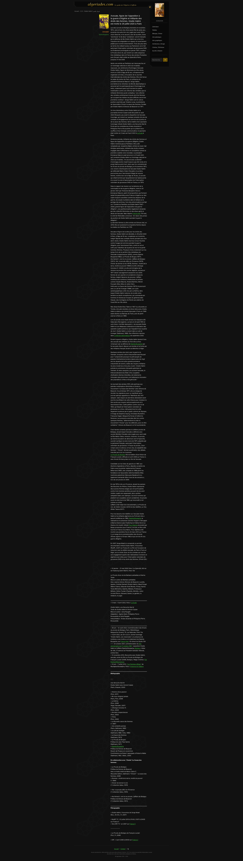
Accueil (77, 11)
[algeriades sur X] (128, 849)
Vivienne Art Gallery (137, 666)
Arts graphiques (157, 40)
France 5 (132, 824)
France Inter (136, 213)
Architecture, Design (158, 44)
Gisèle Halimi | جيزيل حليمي (92, 11)
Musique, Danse (157, 33)
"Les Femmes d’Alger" (134, 664)
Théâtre (154, 30)
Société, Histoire (157, 51)
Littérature (155, 27)
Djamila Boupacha (136, 344)
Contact (123, 849)
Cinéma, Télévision (158, 47)
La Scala (140, 133)
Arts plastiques (156, 37)
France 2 (135, 840)
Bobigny (137, 648)
